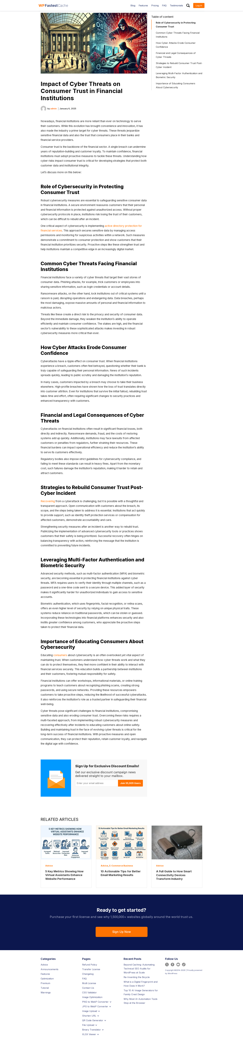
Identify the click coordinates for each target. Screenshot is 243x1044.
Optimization (47, 978)
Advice (49, 865)
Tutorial (45, 987)
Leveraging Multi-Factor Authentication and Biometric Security (179, 75)
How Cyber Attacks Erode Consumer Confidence (176, 45)
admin (53, 108)
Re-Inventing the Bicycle (137, 977)
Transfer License (91, 969)
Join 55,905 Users (130, 783)
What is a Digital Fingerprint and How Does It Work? (141, 983)
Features (45, 974)
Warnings (46, 992)
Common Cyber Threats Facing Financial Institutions (178, 34)
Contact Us (88, 987)
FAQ (84, 978)
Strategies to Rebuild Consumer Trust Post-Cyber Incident (179, 65)
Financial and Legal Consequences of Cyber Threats (176, 55)
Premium (45, 983)
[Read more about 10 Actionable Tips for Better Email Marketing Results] (121, 842)
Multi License (89, 983)
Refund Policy (89, 964)
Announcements (49, 969)
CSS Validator (89, 992)
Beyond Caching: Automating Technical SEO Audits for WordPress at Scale (139, 968)
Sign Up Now (121, 932)
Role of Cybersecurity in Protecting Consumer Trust (175, 24)
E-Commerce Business (121, 865)
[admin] (43, 108)
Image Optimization (92, 997)
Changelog (88, 974)
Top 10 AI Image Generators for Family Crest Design (141, 992)
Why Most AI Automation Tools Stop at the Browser (140, 1001)
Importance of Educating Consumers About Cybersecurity (175, 85)
